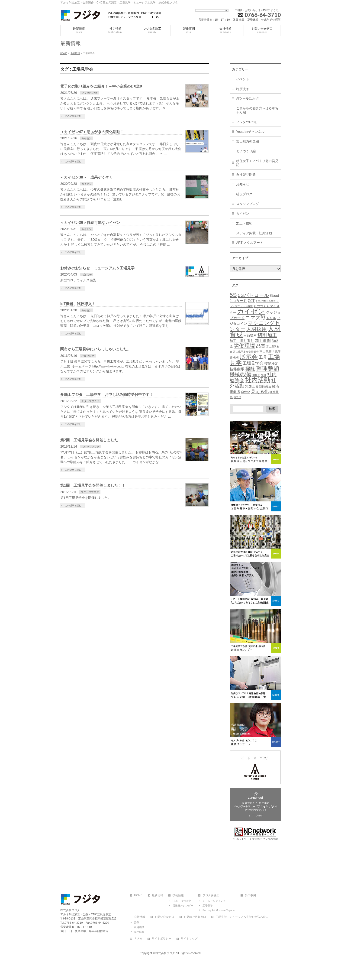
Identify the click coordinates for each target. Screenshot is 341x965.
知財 (263, 375)
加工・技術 (244, 223)
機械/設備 (240, 374)
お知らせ (86, 274)
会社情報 (139, 917)
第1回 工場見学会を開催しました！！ (92, 485)
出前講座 (250, 336)
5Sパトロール (253, 295)
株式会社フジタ (165, 953)
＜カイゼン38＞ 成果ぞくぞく (86, 177)
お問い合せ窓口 (164, 917)
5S (233, 295)
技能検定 (271, 363)
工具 (263, 357)
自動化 (245, 392)
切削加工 (267, 335)
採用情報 (139, 931)
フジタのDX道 (89, 92)
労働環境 (244, 346)
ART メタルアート (249, 242)
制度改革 (242, 89)
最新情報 (157, 895)
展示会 (249, 356)
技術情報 (178, 895)
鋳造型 (237, 397)
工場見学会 (253, 363)
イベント (242, 79)
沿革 (136, 922)
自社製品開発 (246, 174)
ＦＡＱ (138, 938)
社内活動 (257, 380)
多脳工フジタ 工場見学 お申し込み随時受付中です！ (106, 394)
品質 (260, 345)
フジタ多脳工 (211, 895)
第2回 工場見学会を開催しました (89, 440)
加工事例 (263, 340)
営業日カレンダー (183, 905)
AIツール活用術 (247, 98)
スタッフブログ (90, 401)
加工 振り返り (242, 341)
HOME (138, 895)
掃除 (250, 368)
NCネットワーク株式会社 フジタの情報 (255, 839)
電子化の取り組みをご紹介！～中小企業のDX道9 (101, 86)
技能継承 (237, 369)
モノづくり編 (246, 151)
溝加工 (256, 375)
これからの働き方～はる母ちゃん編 (257, 110)
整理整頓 (267, 368)
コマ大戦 (255, 317)
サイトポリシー (161, 938)
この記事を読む (73, 116)
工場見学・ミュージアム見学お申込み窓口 (242, 917)
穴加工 (250, 386)
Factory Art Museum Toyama (219, 910)
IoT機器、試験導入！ (78, 304)
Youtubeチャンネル (250, 131)
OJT (251, 301)
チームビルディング (214, 901)
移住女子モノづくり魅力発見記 (257, 163)
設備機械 (139, 927)
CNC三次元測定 (182, 901)
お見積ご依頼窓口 (195, 917)
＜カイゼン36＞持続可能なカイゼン (90, 222)
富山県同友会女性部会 (246, 351)
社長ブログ (87, 355)
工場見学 (208, 905)
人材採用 (256, 329)
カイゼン (86, 138)
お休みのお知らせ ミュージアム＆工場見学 (97, 268)
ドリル (271, 318)
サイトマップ (189, 938)
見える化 (260, 391)
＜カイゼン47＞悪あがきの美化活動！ (92, 132)
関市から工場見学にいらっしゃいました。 (95, 349)
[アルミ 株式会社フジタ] (111, 16)
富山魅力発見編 (247, 141)
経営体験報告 (263, 386)
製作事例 (250, 895)
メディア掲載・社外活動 (254, 233)
